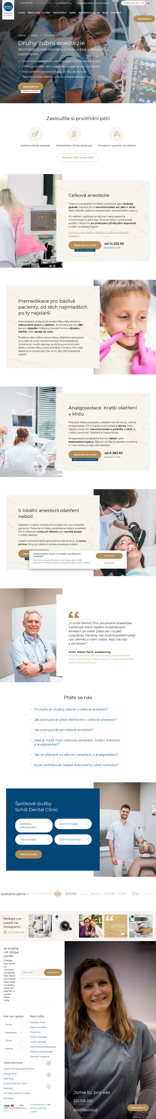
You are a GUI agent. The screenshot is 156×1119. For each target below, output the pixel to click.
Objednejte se (144, 19)
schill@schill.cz (64, 3)
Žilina (9, 1040)
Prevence (35, 1032)
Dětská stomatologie (41, 1051)
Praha (9, 1024)
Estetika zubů (37, 1022)
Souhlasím (109, 556)
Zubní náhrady (38, 1042)
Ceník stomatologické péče (19, 1069)
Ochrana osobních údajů (17, 1093)
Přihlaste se (53, 972)
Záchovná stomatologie (43, 1047)
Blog (105, 13)
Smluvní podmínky (38, 1108)
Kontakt (116, 13)
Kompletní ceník (112, 248)
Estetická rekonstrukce (28, 825)
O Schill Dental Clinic (15, 1083)
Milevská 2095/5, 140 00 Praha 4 (93, 3)
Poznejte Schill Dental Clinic (78, 157)
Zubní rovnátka (38, 1027)
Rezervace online (89, 13)
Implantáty (60, 13)
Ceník (72, 13)
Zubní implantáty (70, 839)
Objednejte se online (84, 245)
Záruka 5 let (10, 1073)
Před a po (33, 13)
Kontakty (9, 1098)
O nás (21, 13)
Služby (46, 13)
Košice (9, 1048)
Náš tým (8, 1088)
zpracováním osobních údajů (51, 978)
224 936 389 (26, 3)
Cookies (33, 1112)
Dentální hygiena (39, 1056)
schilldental (15, 932)
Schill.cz (22, 35)
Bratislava (11, 1032)
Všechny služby (28, 854)
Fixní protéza (28, 839)
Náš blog (8, 1078)
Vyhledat (142, 3)
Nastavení (109, 563)
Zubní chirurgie (68, 823)
